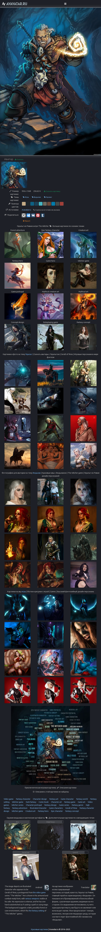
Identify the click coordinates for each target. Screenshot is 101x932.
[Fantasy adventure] (20, 749)
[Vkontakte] (33, 215)
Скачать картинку (53, 191)
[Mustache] (44, 766)
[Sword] (70, 744)
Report (27, 221)
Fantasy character (23, 799)
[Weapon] (70, 741)
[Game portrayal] (55, 710)
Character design (39, 799)
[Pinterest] (38, 215)
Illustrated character (38, 808)
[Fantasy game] (74, 768)
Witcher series (17, 805)
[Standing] (52, 769)
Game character (67, 799)
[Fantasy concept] (78, 773)
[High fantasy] (41, 777)
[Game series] (30, 761)
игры (24, 592)
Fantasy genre (77, 805)
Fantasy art (53, 799)
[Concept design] (23, 732)
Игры (26, 197)
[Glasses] (72, 733)
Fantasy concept (72, 811)
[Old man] (32, 748)
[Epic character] (20, 736)
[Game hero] (32, 774)
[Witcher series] (66, 779)
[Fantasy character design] (46, 781)
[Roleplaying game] (80, 779)
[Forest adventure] (30, 723)
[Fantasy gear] (23, 719)
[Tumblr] (42, 215)
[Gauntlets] (77, 750)
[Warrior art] (20, 744)
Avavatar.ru (26, 210)
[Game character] (47, 720)
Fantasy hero (43, 811)
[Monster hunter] (53, 777)
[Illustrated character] (38, 715)
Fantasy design (50, 805)
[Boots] (31, 744)
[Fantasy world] (49, 773)
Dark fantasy (30, 802)
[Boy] (55, 729)
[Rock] (75, 745)
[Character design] (77, 759)
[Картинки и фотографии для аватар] (15, 4)
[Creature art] (59, 718)
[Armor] (64, 765)
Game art (81, 802)
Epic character (57, 811)
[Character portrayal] (68, 713)
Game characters (56, 808)
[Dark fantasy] (83, 732)
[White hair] (66, 762)
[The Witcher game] (59, 725)
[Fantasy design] (31, 765)
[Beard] (47, 726)
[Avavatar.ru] (51, 761)
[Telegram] (28, 215)
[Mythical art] (83, 756)
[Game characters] (71, 716)
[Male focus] (72, 755)
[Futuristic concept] (51, 712)
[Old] (39, 762)
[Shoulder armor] (72, 729)
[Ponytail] (31, 752)
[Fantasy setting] (54, 715)
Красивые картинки (39, 929)
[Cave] (33, 756)
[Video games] (29, 726)
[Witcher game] (42, 770)
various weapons (32, 899)
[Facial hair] (55, 765)
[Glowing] (61, 721)
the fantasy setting (36, 911)
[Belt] (31, 734)
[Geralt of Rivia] (72, 736)
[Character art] (77, 765)
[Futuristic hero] (35, 718)
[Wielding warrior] (76, 726)
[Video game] (63, 770)
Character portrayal (34, 805)
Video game (8, 799)
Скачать (19, 159)
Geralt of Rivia (71, 808)
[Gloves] (61, 729)
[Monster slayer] (22, 758)
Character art (56, 802)
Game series (64, 805)
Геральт (49, 197)
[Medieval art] (73, 709)
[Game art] (49, 723)
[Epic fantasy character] (39, 710)
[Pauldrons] (31, 739)
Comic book (43, 802)
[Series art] (19, 739)
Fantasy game (69, 802)
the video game (39, 892)
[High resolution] (20, 752)
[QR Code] (24, 215)
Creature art (30, 811)
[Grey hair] (38, 728)
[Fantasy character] (64, 774)
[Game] (69, 748)
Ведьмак (37, 197)
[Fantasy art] (79, 740)
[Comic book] (79, 762)
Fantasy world (82, 799)
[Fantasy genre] (75, 723)
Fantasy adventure (19, 808)
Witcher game (17, 802)
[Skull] (41, 724)
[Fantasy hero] (31, 771)
